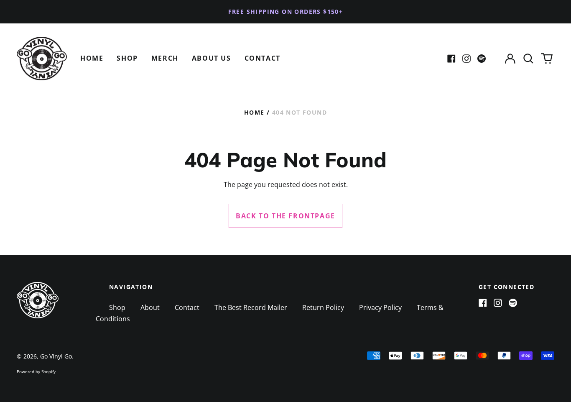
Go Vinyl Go (56, 356)
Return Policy (323, 307)
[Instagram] (466, 58)
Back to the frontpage (285, 215)
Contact (262, 58)
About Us (211, 58)
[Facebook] (451, 58)
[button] (528, 59)
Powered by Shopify (36, 371)
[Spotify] (481, 58)
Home (91, 58)
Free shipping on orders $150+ (285, 11)
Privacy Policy (380, 307)
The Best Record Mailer (250, 307)
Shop (127, 58)
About (150, 307)
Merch (164, 58)
